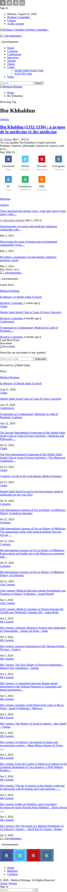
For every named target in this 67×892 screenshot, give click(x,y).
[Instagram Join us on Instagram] (47, 855)
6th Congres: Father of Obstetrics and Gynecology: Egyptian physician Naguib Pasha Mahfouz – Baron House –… (33, 807)
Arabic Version (8, 883)
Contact (11, 20)
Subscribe (40, 359)
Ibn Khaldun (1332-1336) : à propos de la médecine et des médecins (32, 129)
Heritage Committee (18, 17)
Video (10, 76)
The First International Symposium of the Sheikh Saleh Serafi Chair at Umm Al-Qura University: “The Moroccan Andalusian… (32, 457)
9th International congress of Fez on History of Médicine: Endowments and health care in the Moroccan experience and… (32, 553)
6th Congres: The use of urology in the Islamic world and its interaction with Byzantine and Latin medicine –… (32, 787)
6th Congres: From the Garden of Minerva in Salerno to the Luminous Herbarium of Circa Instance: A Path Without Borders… (33, 767)
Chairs (10, 67)
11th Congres (7, 584)
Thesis (10, 63)
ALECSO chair (23, 73)
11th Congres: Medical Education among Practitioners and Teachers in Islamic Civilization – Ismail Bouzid (33, 592)
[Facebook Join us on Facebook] (7, 855)
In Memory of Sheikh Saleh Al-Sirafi (21, 296)
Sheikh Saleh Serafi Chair (28, 70)
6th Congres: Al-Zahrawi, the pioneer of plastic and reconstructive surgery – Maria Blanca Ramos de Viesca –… (31, 745)
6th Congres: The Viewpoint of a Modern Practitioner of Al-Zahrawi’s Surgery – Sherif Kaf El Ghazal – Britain (31, 827)
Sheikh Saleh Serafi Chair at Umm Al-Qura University (30, 312)
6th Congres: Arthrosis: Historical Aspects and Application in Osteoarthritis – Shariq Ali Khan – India (33, 629)
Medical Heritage (9, 290)
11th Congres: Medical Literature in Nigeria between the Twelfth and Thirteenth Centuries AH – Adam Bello (31, 611)
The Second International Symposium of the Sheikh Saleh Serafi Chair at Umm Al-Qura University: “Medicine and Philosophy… (32, 436)
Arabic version (15, 23)
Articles (11, 60)
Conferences (14, 54)
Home (10, 47)
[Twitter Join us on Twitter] (20, 855)
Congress (12, 51)
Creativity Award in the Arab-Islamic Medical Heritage (31, 476)
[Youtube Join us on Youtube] (33, 855)
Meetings (12, 870)
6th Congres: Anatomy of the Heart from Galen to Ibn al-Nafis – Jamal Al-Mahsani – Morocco (32, 707)
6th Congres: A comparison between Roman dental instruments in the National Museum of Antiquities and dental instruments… (30, 686)
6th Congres (7, 621)
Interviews (13, 57)
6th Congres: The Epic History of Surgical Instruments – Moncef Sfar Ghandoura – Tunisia (32, 666)
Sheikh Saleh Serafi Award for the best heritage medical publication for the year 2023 (31, 493)
